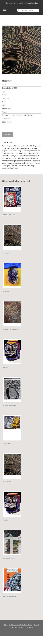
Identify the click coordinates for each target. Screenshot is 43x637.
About (5, 625)
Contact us (29, 627)
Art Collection (21, 3)
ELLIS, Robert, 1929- (9, 88)
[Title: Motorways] (21, 49)
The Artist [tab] (7, 134)
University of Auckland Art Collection (20, 625)
